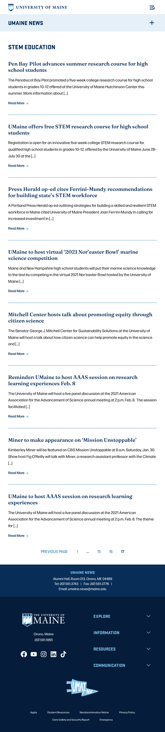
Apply (33, 712)
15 (100, 551)
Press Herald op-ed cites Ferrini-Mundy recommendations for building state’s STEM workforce (80, 192)
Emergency (106, 719)
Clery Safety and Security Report (70, 719)
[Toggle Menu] (152, 7)
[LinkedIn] (53, 654)
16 (112, 551)
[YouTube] (34, 654)
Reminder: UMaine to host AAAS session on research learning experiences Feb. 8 (73, 380)
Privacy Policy (127, 712)
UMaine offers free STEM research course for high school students (78, 129)
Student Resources (58, 712)
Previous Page (54, 551)
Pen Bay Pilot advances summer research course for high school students (78, 66)
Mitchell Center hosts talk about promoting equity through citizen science (80, 317)
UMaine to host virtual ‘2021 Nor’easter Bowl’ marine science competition (73, 255)
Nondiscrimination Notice (94, 712)
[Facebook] (24, 654)
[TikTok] (63, 654)
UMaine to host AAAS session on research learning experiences (70, 499)
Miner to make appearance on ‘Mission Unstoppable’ (72, 440)
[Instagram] (43, 654)
